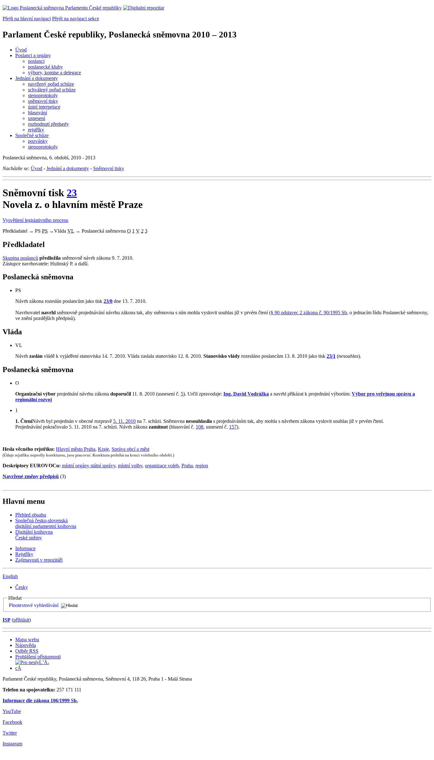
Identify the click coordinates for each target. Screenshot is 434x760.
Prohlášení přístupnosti (38, 656)
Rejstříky (24, 554)
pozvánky (38, 141)
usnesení (36, 118)
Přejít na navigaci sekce (75, 18)
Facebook (12, 722)
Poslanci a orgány (33, 55)
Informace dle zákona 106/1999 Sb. (40, 700)
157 (233, 427)
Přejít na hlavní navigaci (27, 18)
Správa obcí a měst (130, 449)
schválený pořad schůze (52, 89)
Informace (25, 548)
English (10, 576)
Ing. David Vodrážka (246, 394)
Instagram (12, 743)
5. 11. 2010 (124, 421)
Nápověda (25, 645)
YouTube (12, 711)
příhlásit (21, 620)
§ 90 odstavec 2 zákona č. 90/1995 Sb (309, 312)
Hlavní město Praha (75, 449)
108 (199, 427)
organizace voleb (162, 465)
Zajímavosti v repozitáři (39, 560)
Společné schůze (32, 135)
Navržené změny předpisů (31, 476)
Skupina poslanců (20, 258)
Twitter (10, 733)
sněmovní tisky (43, 101)
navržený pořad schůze (51, 84)
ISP (6, 620)
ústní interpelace (44, 107)
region (201, 465)
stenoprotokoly (43, 95)
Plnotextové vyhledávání (33, 605)
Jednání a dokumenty (36, 78)
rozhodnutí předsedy (48, 124)
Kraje (103, 449)
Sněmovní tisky (108, 168)
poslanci (36, 61)
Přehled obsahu (30, 514)
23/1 (331, 356)
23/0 (108, 301)
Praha (187, 465)
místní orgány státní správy (88, 465)
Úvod (21, 49)
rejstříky (36, 129)
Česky (21, 587)
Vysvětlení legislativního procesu (35, 220)
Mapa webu (27, 639)
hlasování (37, 112)
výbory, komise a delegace (54, 72)
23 (72, 192)
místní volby (130, 465)
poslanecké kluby (45, 67)
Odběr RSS (26, 651)
